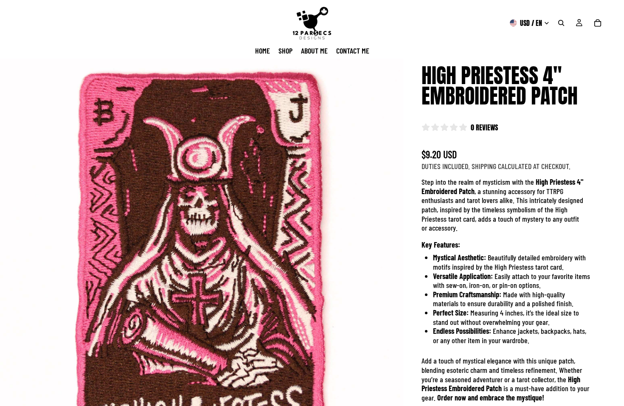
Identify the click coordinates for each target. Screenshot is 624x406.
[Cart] (597, 23)
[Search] (561, 23)
